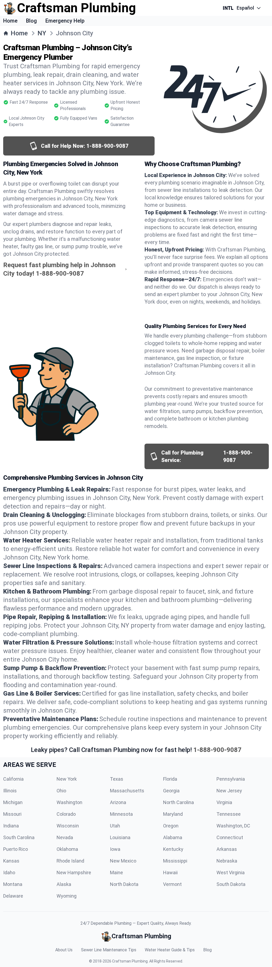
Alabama (172, 837)
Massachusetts (127, 790)
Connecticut (229, 837)
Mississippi (175, 861)
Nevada (65, 837)
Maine (116, 872)
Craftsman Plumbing (130, 961)
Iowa (115, 849)
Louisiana (120, 837)
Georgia (171, 790)
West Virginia (230, 872)
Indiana (11, 826)
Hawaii (170, 872)
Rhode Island (70, 861)
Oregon (170, 826)
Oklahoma (67, 849)
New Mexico (123, 861)
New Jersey (229, 790)
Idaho (9, 872)
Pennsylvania (230, 779)
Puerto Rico (15, 849)
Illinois (10, 790)
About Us (64, 949)
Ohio (61, 790)
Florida (170, 779)
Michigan (13, 802)
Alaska (64, 884)
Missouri (12, 814)
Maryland (173, 814)
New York (67, 779)
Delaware (13, 896)
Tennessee (228, 814)
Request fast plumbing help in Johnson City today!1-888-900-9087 (59, 269)
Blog (31, 21)
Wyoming (66, 896)
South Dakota (230, 884)
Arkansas (226, 849)
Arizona (118, 802)
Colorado (66, 814)
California (13, 779)
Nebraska (226, 861)
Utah (115, 826)
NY (41, 33)
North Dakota (124, 884)
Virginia (224, 802)
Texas (116, 779)
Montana (12, 884)
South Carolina (19, 837)
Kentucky (173, 849)
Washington (69, 802)
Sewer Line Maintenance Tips (108, 949)
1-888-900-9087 (217, 750)
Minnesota (121, 814)
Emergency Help (64, 21)
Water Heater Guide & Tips (170, 949)
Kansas (11, 861)
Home (10, 21)
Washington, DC (233, 826)
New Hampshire (74, 872)
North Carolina (178, 802)
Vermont (172, 884)
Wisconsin (68, 826)
